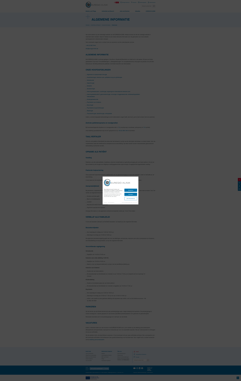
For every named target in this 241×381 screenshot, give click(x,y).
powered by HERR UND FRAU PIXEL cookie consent (129, 202)
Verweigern (130, 194)
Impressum (105, 202)
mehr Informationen (131, 198)
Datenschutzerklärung (111, 202)
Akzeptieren (130, 190)
